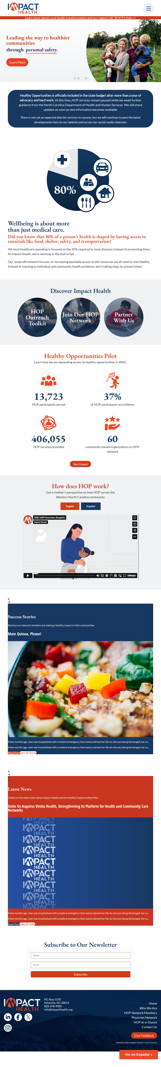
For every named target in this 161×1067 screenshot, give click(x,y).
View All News (27, 924)
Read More (14, 752)
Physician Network (144, 1017)
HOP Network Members (140, 1013)
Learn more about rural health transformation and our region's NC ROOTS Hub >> (80, 18)
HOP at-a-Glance (145, 1022)
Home (153, 1003)
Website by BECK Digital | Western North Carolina (136, 1042)
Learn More (17, 62)
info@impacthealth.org (58, 1009)
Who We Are (148, 1008)
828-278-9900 (53, 1006)
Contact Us (149, 1027)
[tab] (70, 506)
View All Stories (28, 752)
